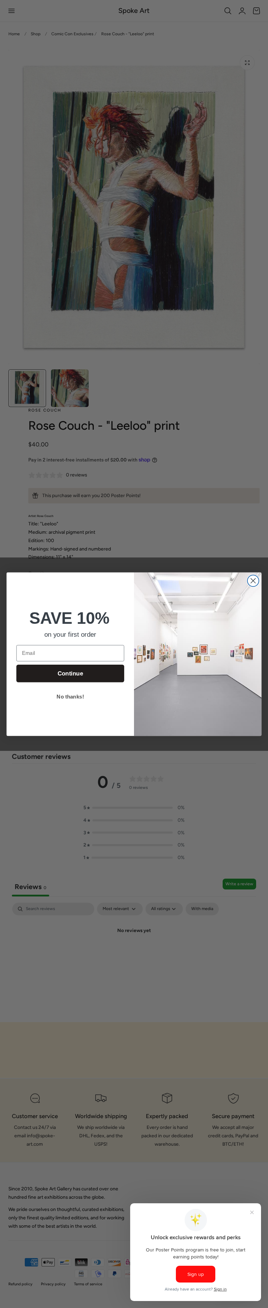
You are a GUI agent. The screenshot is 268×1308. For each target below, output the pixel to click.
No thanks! (70, 697)
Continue (70, 673)
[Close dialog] (253, 580)
